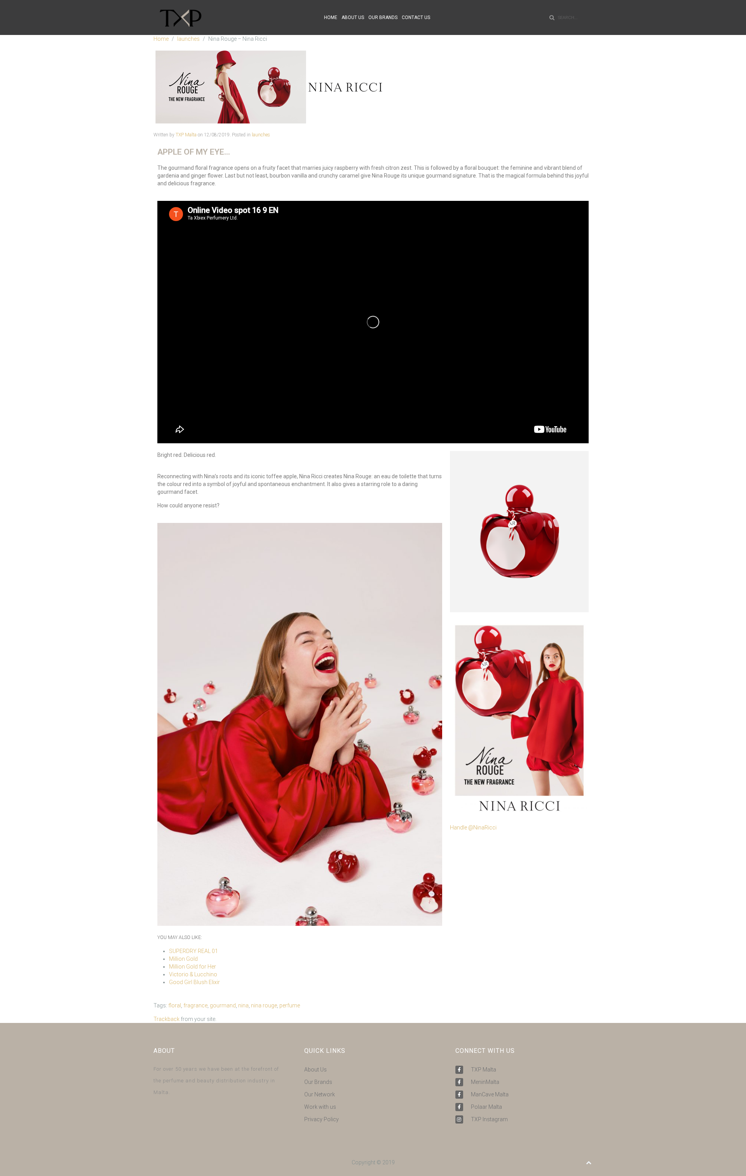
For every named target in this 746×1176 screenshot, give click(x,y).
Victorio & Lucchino (193, 974)
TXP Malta (186, 135)
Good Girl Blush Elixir (194, 982)
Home (161, 39)
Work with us (320, 1107)
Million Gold (183, 959)
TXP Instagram (489, 1119)
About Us (315, 1069)
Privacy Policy (321, 1119)
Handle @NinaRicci (473, 827)
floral (174, 1005)
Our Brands (318, 1082)
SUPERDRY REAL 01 (193, 951)
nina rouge (264, 1005)
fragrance (195, 1005)
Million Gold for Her (192, 966)
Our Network (319, 1094)
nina (243, 1005)
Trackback (166, 1019)
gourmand (223, 1005)
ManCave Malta (490, 1094)
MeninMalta (485, 1082)
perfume (289, 1005)
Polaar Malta (486, 1107)
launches (188, 39)
